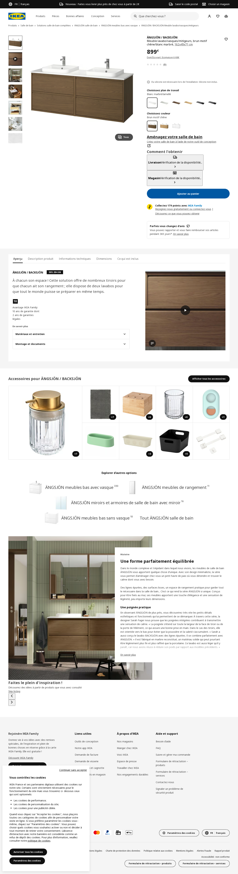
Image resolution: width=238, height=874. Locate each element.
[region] (82, 89)
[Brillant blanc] (176, 126)
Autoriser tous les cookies (28, 851)
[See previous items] (11, 696)
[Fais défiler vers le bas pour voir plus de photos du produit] (15, 143)
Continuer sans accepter (73, 770)
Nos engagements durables (132, 774)
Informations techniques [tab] (75, 259)
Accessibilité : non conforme (215, 856)
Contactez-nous (165, 782)
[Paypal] (107, 832)
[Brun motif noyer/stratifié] (176, 102)
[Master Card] (96, 832)
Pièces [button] (55, 16)
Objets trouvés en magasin (90, 774)
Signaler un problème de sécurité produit (169, 790)
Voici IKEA (122, 754)
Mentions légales (184, 850)
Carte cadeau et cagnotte (89, 768)
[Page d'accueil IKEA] (16, 16)
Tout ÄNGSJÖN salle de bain (166, 518)
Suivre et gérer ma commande (173, 754)
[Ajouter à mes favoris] (226, 39)
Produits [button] (40, 16)
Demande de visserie (86, 761)
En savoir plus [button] (181, 234)
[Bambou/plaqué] (188, 102)
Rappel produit (222, 850)
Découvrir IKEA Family (20, 757)
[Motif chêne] (164, 126)
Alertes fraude (204, 850)
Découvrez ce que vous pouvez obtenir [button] (177, 213)
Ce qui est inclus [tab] (128, 259)
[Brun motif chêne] (152, 126)
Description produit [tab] (40, 259)
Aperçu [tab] (17, 259)
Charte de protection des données (123, 850)
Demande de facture (86, 754)
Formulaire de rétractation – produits (172, 763)
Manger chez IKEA (127, 748)
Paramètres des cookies (27, 860)
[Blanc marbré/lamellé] (152, 102)
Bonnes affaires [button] (75, 16)
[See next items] (11, 703)
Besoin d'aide (163, 741)
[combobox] (163, 16)
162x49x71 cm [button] (184, 44)
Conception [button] (97, 16)
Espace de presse (127, 761)
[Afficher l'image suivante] (128, 89)
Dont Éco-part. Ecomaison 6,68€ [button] (163, 57)
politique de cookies (39, 840)
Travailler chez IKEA (128, 768)
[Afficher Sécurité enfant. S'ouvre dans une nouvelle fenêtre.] (211, 441)
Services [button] (115, 16)
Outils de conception (86, 741)
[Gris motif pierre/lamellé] (164, 102)
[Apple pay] (129, 832)
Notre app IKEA (83, 748)
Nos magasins (125, 741)
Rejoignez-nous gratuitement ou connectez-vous (183, 209)
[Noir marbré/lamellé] (212, 102)
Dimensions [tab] (104, 259)
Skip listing (14, 691)
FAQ (158, 748)
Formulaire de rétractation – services (172, 773)
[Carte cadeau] (118, 832)
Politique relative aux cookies (158, 850)
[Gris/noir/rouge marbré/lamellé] (200, 102)
